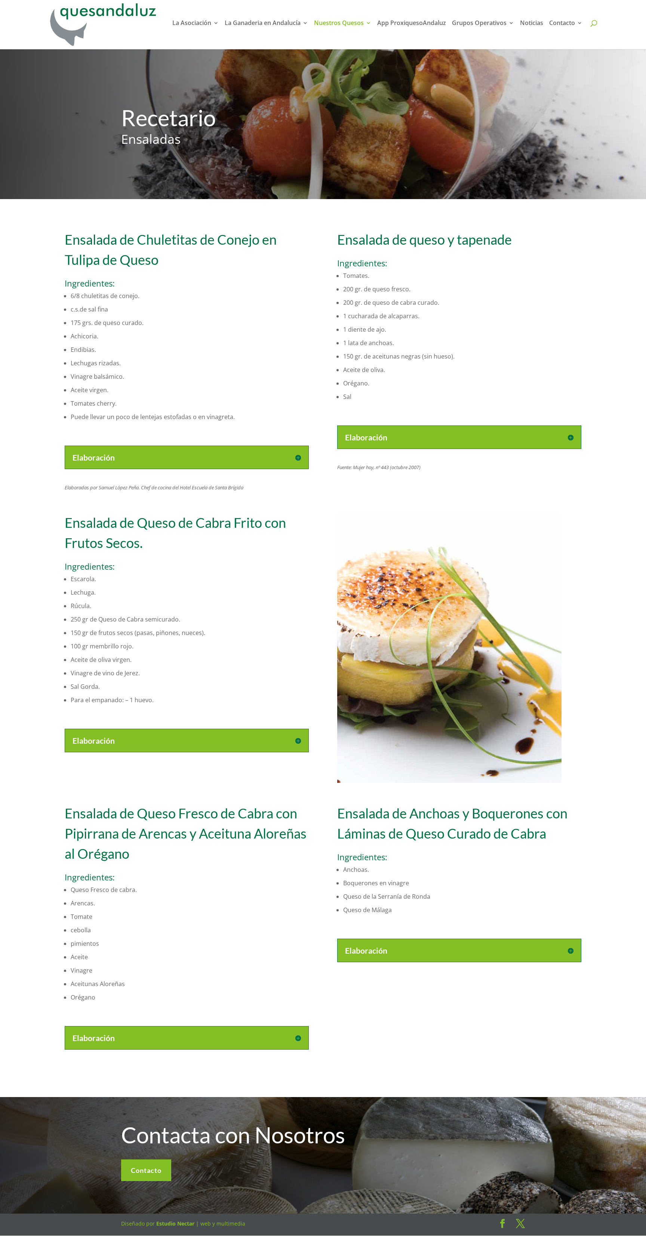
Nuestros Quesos (339, 23)
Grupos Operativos (479, 23)
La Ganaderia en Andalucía (263, 23)
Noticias (531, 23)
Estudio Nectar (174, 1223)
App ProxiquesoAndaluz (411, 23)
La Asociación (191, 23)
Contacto (562, 23)
